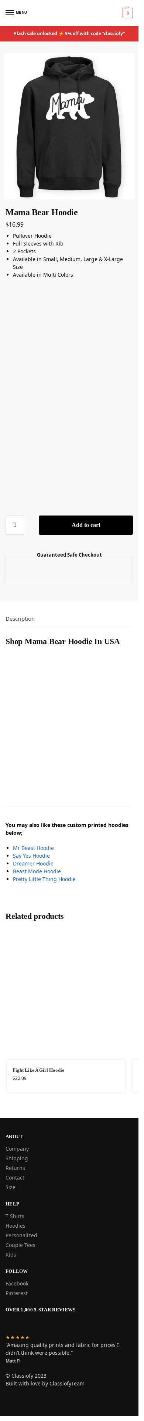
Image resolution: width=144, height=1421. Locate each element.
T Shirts (15, 1216)
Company (17, 1148)
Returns (15, 1167)
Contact (15, 1177)
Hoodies (15, 1225)
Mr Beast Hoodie (33, 847)
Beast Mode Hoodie (37, 871)
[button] (127, 13)
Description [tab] (20, 618)
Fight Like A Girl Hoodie (38, 1070)
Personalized (21, 1235)
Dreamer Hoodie (33, 863)
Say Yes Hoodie (31, 855)
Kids (11, 1254)
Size (11, 1187)
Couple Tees (20, 1244)
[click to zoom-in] (69, 126)
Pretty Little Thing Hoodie (44, 879)
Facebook (17, 1283)
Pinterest (17, 1293)
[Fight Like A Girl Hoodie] (66, 994)
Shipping (17, 1158)
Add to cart (86, 525)
